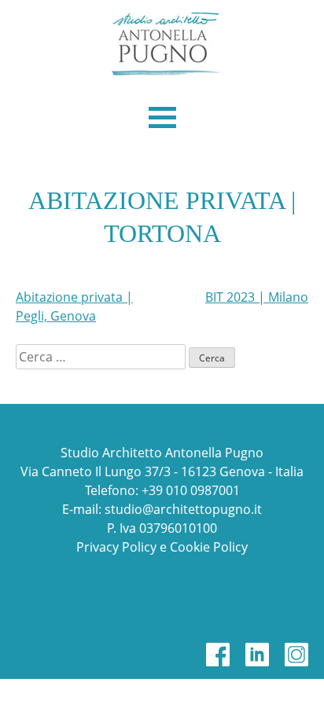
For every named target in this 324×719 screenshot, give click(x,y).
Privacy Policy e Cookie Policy (162, 547)
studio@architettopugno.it (183, 509)
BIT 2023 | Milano (256, 297)
